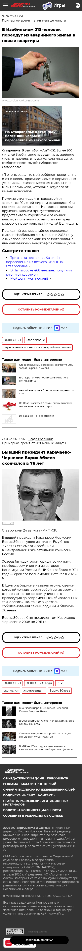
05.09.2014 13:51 (12, 16)
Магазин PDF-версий (38, 784)
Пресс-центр (57, 778)
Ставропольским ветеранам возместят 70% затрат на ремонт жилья (46, 366)
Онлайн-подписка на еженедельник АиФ (39, 789)
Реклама (10, 784)
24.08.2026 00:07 (13, 439)
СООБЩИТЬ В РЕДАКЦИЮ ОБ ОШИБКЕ (33, 815)
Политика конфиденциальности (32, 810)
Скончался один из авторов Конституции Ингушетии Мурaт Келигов (45, 735)
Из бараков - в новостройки (36, 415)
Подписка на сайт (19, 795)
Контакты (46, 795)
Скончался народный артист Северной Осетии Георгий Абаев (43, 709)
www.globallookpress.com (20, 100)
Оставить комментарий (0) (41, 309)
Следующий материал (39, 940)
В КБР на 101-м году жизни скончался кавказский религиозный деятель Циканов (46, 748)
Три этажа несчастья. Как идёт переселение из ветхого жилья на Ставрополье (34, 262)
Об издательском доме (23, 778)
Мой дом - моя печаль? (29, 278)
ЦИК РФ (8, 523)
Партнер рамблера (37, 931)
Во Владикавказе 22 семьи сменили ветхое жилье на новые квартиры (45, 405)
